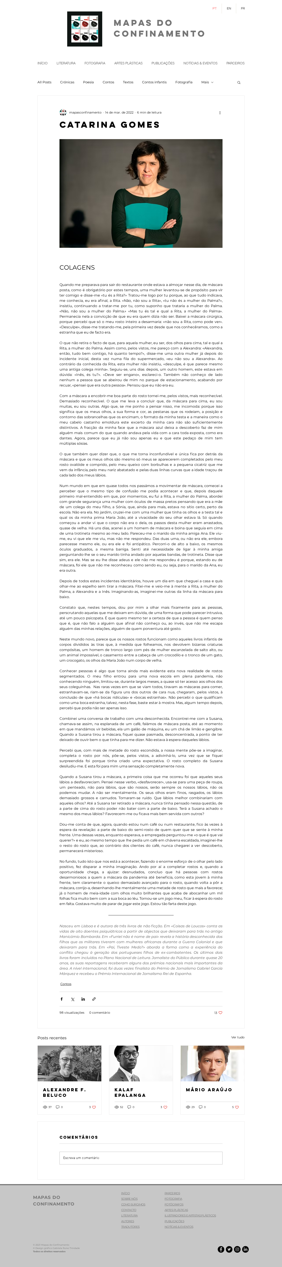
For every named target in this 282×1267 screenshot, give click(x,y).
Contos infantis (154, 82)
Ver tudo (238, 1037)
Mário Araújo (209, 1089)
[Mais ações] (220, 112)
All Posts (44, 82)
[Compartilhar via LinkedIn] (83, 999)
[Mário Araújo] (212, 1063)
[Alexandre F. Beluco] (69, 1063)
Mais (205, 82)
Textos (128, 82)
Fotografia (184, 82)
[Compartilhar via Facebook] (61, 999)
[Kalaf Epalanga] (141, 1063)
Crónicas (67, 82)
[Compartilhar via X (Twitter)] (72, 999)
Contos (108, 82)
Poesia (88, 82)
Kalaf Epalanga (130, 1092)
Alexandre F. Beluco (65, 1092)
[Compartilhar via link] (94, 999)
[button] (239, 82)
